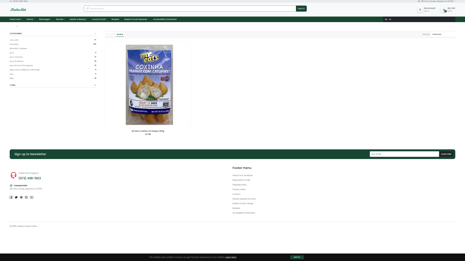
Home (12, 26)
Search (301, 8)
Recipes (236, 208)
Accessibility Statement (243, 212)
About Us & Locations (242, 175)
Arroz (53, 53)
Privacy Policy (239, 189)
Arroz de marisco (53, 61)
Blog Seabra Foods (241, 180)
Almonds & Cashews (18, 48)
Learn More (231, 257)
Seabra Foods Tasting (242, 203)
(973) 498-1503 (20, 1)
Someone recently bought (26, 249)
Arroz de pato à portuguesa (53, 65)
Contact (236, 194)
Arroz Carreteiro (53, 57)
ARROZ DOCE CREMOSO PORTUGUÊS (53, 70)
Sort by (426, 34)
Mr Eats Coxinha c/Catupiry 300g (148, 131)
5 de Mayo (53, 44)
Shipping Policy (239, 184)
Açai (53, 74)
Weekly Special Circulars (244, 198)
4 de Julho (53, 40)
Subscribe (446, 154)
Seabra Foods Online (27, 226)
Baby (53, 78)
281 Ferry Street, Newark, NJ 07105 (437, 1)
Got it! (297, 257)
